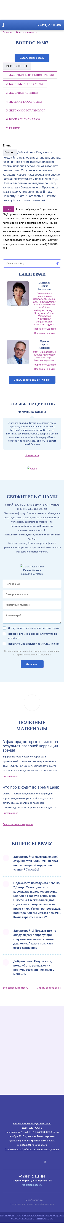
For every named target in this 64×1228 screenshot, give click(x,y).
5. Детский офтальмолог (25, 110)
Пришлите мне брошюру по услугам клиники (34, 643)
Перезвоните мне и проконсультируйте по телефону (32, 635)
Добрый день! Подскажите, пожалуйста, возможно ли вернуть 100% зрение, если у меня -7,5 (33, 968)
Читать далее (10, 776)
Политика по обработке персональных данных (32, 1149)
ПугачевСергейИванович (44, 344)
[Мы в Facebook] (26, 1161)
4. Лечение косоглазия (24, 101)
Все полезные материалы (18, 824)
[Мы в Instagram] (39, 1161)
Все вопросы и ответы (15, 987)
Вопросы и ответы (26, 32)
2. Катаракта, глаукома (24, 83)
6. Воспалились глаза (23, 119)
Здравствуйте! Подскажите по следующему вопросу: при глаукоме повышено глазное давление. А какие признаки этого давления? (34, 939)
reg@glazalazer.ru (32, 1184)
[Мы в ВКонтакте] (20, 1161)
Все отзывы (32, 455)
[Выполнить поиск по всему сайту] (56, 263)
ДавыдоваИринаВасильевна (44, 285)
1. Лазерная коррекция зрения (30, 74)
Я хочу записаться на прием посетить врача (34, 628)
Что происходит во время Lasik (31, 787)
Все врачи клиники (44, 333)
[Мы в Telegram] (33, 1160)
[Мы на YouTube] (45, 1161)
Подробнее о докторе (44, 328)
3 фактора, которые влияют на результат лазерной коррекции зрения (30, 746)
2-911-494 (48, 24)
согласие (55, 651)
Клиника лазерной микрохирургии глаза (32, 11)
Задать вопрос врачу (32, 57)
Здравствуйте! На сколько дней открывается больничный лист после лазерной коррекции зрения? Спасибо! (35, 863)
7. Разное (13, 128)
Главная (7, 32)
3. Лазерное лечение (22, 92)
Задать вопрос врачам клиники (32, 379)
